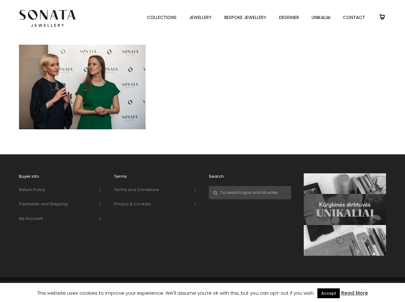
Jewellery (200, 17)
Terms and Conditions (136, 190)
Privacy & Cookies (132, 204)
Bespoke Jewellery (245, 17)
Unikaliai (321, 17)
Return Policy (32, 190)
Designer (289, 17)
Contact (354, 17)
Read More (354, 293)
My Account (31, 218)
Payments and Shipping (43, 204)
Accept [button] (328, 293)
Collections (162, 17)
